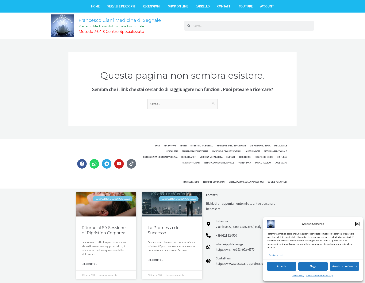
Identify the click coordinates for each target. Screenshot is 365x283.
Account (267, 6)
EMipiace (230, 156)
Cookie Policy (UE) (277, 181)
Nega (313, 266)
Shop (157, 145)
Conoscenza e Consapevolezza (160, 156)
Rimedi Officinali (191, 162)
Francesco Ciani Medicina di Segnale (120, 20)
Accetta (281, 266)
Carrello (203, 6)
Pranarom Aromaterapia (195, 151)
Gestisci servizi (276, 255)
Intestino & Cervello (201, 145)
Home (95, 6)
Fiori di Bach (244, 162)
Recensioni (151, 6)
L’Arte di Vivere (252, 151)
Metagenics (280, 145)
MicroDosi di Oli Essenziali (226, 151)
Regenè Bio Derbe (264, 156)
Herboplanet (188, 156)
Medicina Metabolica (211, 156)
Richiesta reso (191, 181)
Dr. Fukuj (282, 156)
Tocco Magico (263, 162)
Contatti (224, 6)
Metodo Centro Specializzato (111, 31)
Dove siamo (281, 162)
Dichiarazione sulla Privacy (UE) (246, 181)
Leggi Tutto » (89, 263)
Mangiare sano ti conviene (231, 145)
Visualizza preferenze (344, 266)
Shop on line (178, 6)
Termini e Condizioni (214, 181)
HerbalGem (172, 151)
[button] (357, 224)
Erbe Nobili (245, 156)
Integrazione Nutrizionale (219, 162)
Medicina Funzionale (275, 151)
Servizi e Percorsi (121, 6)
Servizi (183, 145)
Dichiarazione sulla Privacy (319, 275)
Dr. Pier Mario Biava (260, 145)
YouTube (246, 6)
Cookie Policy (298, 275)
